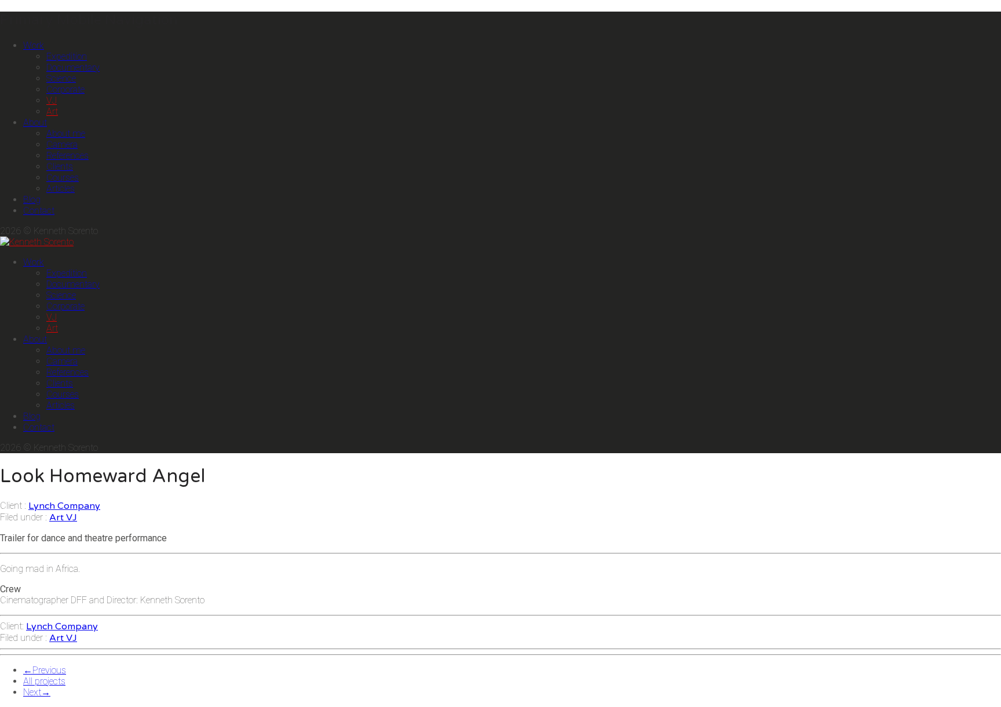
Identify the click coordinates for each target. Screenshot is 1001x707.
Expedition (66, 56)
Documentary (73, 67)
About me (65, 133)
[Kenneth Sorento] (37, 241)
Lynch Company (64, 506)
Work (33, 45)
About (35, 122)
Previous (44, 670)
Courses (62, 177)
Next (36, 692)
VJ (51, 100)
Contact (38, 210)
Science (61, 78)
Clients (59, 166)
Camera (62, 144)
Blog (32, 199)
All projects (44, 681)
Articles (60, 188)
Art (52, 111)
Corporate (65, 89)
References (67, 155)
